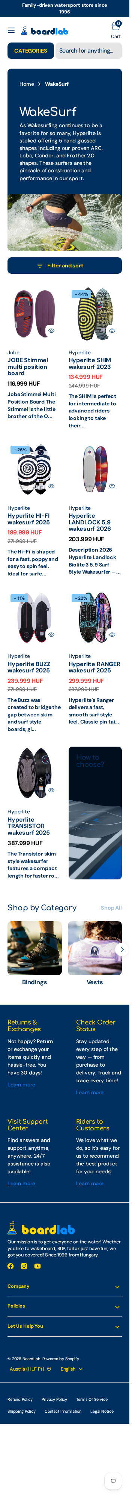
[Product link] (34, 313)
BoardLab (31, 1358)
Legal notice (101, 1411)
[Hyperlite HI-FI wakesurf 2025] (34, 538)
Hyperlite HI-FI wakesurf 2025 (29, 519)
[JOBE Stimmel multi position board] (34, 381)
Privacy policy (54, 1399)
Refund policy (20, 1399)
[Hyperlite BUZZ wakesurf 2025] (34, 690)
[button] (11, 30)
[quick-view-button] (51, 331)
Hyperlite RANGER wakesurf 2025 (94, 667)
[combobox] (89, 51)
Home (27, 84)
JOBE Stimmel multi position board (28, 366)
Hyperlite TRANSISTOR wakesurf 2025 (29, 826)
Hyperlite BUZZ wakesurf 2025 (29, 667)
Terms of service (92, 1399)
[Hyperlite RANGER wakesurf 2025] (95, 686)
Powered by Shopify (60, 1358)
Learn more (21, 1084)
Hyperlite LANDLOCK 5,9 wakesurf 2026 (90, 522)
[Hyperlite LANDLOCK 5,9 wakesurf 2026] (95, 537)
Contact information (63, 1411)
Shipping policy (22, 1411)
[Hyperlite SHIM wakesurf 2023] (95, 386)
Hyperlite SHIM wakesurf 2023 (90, 363)
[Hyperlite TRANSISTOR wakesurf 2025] (34, 841)
